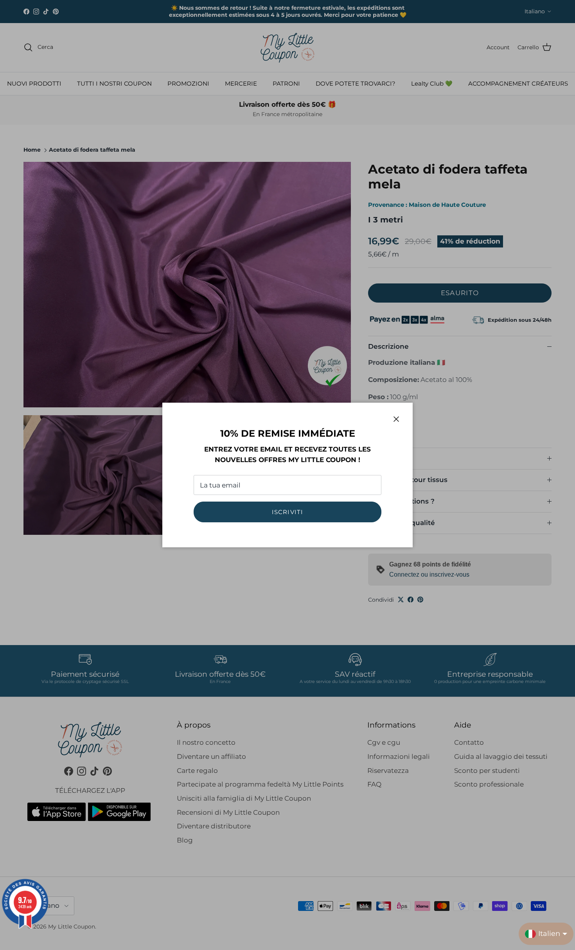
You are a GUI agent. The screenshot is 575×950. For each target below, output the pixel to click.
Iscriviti (288, 512)
